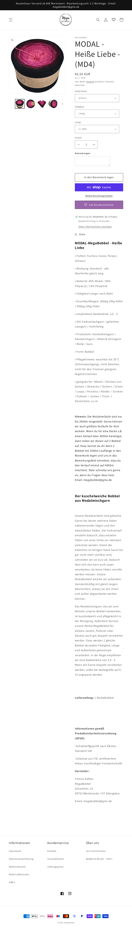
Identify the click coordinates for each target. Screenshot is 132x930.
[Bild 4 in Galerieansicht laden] (53, 104)
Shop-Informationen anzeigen (95, 226)
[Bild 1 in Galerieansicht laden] (19, 104)
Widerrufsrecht (17, 866)
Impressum (15, 850)
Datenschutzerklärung (21, 858)
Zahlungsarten (55, 866)
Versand (90, 81)
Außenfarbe (81, 91)
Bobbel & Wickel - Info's (99, 858)
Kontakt (51, 850)
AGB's (12, 882)
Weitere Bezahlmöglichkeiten (99, 195)
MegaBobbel (69, 922)
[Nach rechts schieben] (62, 103)
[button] (10, 20)
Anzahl (78, 137)
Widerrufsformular (19, 874)
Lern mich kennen (96, 850)
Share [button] (82, 234)
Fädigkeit (79, 106)
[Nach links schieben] (12, 103)
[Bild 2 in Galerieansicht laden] (30, 104)
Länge (78, 122)
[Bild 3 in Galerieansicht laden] (42, 104)
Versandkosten (55, 858)
